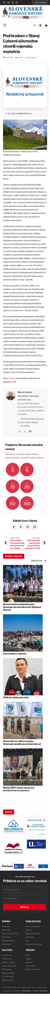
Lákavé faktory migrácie (14, 653)
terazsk (20, 57)
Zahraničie (6, 937)
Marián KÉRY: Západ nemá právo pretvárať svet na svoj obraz (19, 789)
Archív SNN (30, 966)
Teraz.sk (11, 378)
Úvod (28, 955)
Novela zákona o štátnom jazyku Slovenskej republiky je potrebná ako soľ (22, 742)
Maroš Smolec (25, 392)
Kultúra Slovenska (9, 966)
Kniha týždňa (7, 969)
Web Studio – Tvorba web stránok (34, 991)
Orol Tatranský (7, 976)
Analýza (29, 930)
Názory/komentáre (33, 934)
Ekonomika (6, 930)
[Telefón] (25, 431)
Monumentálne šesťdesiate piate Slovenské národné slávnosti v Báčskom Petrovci (22, 607)
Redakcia (29, 962)
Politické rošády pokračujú (15, 697)
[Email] (20, 431)
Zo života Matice (8, 941)
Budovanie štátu (8, 973)
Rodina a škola (7, 980)
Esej (27, 941)
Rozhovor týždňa (8, 962)
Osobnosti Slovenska (34, 944)
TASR (13, 382)
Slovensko (6, 926)
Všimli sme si (7, 944)
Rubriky (28, 959)
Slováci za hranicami (10, 934)
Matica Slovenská (40, 2)
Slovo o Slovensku (33, 926)
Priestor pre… (7, 959)
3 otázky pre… (7, 955)
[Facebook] (30, 431)
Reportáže (30, 937)
